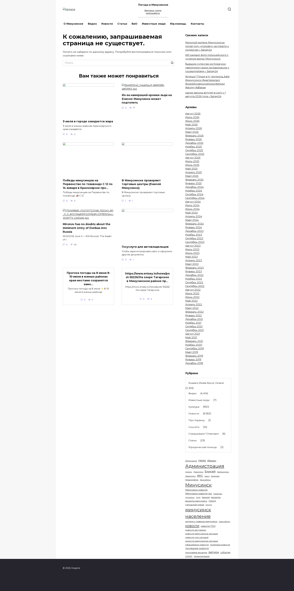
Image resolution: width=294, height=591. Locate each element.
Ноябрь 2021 (193, 322)
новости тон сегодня (196, 537)
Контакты (197, 23)
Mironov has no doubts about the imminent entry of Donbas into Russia (86, 227)
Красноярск (191, 479)
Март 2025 (191, 176)
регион (214, 552)
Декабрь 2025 (194, 143)
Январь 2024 (193, 227)
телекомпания (201, 556)
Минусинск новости (196, 490)
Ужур (198, 497)
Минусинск (198, 484)
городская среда (194, 504)
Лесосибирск (205, 480)
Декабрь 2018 (194, 363)
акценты (216, 497)
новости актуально (195, 530)
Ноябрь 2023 (193, 234)
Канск (207, 476)
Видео (92, 23)
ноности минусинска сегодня (201, 541)
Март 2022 (192, 308)
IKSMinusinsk (191, 461)
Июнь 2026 (192, 121)
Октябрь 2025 (194, 150)
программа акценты (196, 552)
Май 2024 (191, 212)
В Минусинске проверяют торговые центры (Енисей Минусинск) (141, 184)
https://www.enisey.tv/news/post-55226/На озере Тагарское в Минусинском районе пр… (147, 277)
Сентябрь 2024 (194, 198)
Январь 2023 (193, 271)
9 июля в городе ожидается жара (88, 121)
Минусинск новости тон (198, 493)
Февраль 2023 (194, 267)
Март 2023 (192, 264)
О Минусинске (73, 23)
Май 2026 (191, 124)
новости (192, 526)
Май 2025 (191, 168)
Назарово (217, 494)
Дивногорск (198, 472)
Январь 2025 (193, 183)
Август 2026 (192, 113)
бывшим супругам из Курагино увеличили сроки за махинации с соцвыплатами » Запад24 (207, 68)
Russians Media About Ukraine (206, 383)
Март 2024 (192, 220)
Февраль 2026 (194, 135)
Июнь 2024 (192, 209)
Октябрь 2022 (194, 282)
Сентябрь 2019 (194, 348)
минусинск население (198, 513)
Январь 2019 (193, 359)
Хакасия (206, 497)
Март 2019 (191, 352)
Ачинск (188, 472)
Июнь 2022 (192, 297)
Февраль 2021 (194, 341)
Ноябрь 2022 (193, 278)
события (225, 552)
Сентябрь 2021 (194, 330)
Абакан (211, 460)
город (212, 501)
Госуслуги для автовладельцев (145, 246)
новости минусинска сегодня (201, 533)
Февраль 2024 (194, 223)
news (202, 460)
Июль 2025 (192, 161)
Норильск (190, 497)
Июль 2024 (192, 205)
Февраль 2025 (194, 179)
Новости (107, 23)
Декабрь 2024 (194, 187)
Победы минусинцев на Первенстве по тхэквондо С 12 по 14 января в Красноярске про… (88, 184)
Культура (193, 406)
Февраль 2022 (194, 311)
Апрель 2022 (193, 304)
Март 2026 (191, 132)
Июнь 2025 (192, 165)
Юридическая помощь (202, 447)
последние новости (197, 548)
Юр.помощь (178, 23)
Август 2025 (192, 157)
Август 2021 (192, 333)
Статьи (122, 23)
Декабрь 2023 (194, 231)
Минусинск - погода (153, 10)
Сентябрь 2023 (194, 242)
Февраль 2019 (194, 355)
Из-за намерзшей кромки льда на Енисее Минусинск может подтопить (147, 98)
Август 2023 (193, 245)
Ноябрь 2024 (193, 190)
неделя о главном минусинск (201, 521)
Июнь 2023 (192, 253)
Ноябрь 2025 (193, 146)
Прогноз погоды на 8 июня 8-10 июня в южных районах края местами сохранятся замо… (88, 278)
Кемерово (215, 476)
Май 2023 (191, 256)
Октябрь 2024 (194, 194)
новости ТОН (208, 526)
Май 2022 (191, 300)
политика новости (220, 544)
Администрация (204, 466)
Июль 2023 (192, 249)
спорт (188, 556)
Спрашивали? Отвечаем (203, 433)
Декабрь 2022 (194, 275)
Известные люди (154, 23)
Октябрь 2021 (194, 326)
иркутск (208, 505)
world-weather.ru (153, 13)
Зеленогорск (190, 476)
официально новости (197, 544)
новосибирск (224, 522)
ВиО (134, 23)
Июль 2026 (192, 117)
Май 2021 (191, 337)
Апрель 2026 (193, 128)
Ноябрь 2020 (193, 344)
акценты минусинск (196, 501)
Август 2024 (193, 201)
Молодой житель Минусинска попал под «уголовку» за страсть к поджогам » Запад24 (207, 46)
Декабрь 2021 (194, 319)
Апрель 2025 (193, 172)
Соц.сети (193, 427)
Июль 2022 (192, 293)
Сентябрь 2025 (194, 154)
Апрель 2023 (193, 260)
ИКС (200, 476)
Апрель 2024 (193, 216)
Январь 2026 (193, 139)
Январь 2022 (193, 315)
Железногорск (223, 472)
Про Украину (196, 420)
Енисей (210, 471)
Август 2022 (193, 289)
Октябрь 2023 (194, 238)
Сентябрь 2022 (194, 286)
